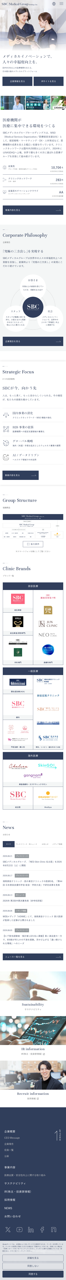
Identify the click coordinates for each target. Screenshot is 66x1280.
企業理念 (9, 1144)
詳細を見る (33, 1258)
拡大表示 (35, 544)
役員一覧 (9, 1150)
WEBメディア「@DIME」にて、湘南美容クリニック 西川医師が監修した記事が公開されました (33, 918)
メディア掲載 (57, 844)
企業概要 (9, 1131)
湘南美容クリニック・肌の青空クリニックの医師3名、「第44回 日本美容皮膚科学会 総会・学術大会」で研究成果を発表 (32, 883)
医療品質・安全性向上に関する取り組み (25, 1175)
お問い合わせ (12, 1216)
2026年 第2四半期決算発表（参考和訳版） (23, 901)
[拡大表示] (33, 526)
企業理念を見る (12, 341)
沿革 (6, 1156)
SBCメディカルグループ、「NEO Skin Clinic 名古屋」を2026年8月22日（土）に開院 (32, 864)
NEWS (8, 1208)
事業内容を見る (12, 210)
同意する (33, 1274)
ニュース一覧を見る (15, 957)
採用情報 (9, 1199)
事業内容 (9, 1167)
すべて (8, 844)
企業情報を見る (17, 81)
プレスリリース (21, 844)
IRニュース (33, 844)
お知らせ (45, 844)
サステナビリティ (15, 1183)
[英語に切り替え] (54, 4)
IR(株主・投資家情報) (17, 1191)
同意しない (33, 1266)
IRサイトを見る (48, 81)
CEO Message (12, 1138)
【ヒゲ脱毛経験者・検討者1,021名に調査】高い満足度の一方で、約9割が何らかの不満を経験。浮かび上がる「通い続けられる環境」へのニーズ (32, 940)
